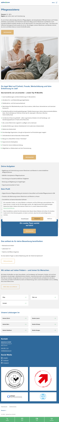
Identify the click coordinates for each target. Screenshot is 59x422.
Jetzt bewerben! (29, 157)
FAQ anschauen (7, 261)
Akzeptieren (37, 218)
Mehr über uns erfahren (10, 287)
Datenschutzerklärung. (9, 208)
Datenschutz (12, 406)
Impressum (4, 406)
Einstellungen (25, 218)
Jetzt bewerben (7, 32)
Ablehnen (49, 218)
